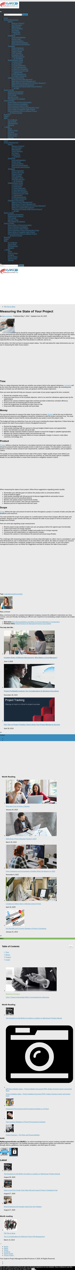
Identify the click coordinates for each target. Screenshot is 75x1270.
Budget (50, 414)
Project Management (11, 20)
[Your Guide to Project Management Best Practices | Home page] (9, 8)
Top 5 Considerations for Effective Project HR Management (24, 1236)
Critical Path (16, 32)
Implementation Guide (15, 60)
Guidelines (11, 35)
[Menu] (1, 11)
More (5, 118)
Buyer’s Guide (9, 90)
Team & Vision (13, 130)
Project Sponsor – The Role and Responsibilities (23, 1135)
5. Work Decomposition (20, 69)
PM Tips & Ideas (9, 306)
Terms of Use (12, 136)
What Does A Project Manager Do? (24, 81)
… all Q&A (15, 88)
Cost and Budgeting (18, 37)
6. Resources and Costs (20, 71)
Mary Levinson (7, 316)
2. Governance (17, 64)
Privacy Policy (13, 134)
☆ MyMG (7, 127)
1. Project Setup (17, 62)
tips (21, 594)
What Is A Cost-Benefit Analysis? (23, 85)
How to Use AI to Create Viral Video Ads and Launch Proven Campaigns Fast (30, 1190)
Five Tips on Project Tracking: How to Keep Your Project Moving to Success (32, 724)
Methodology (16, 27)
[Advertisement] (37, 290)
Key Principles (17, 25)
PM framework (13, 123)
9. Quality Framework (19, 76)
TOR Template (17, 53)
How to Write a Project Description (20, 102)
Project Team (16, 39)
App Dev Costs (13, 97)
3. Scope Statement (18, 65)
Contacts (11, 132)
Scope (2, 512)
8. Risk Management (19, 74)
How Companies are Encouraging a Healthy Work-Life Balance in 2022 (30, 871)
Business (7, 114)
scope (18, 594)
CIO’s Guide (12, 95)
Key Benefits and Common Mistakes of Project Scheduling (26, 928)
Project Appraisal (18, 48)
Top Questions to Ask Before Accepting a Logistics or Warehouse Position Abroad (34, 1018)
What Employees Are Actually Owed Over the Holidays (23, 1206)
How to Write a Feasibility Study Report (21, 109)
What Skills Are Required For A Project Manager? (29, 83)
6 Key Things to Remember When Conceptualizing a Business (27, 997)
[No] (35, 1269)
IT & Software (12, 120)
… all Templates (17, 58)
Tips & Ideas (12, 121)
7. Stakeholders (17, 72)
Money (7, 955)
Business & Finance (13, 994)
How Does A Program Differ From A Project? (27, 86)
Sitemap (11, 137)
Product (2, 445)
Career (6, 116)
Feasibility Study (17, 55)
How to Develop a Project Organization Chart (23, 107)
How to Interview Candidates (18, 104)
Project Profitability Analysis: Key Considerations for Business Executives (31, 691)
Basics (10, 21)
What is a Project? (18, 23)
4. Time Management (19, 67)
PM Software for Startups (16, 99)
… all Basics (16, 34)
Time (7, 952)
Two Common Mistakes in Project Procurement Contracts (25, 1122)
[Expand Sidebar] (1, 732)
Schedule (67, 385)
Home (6, 18)
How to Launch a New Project (18, 106)
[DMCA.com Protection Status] (13, 1156)
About (10, 129)
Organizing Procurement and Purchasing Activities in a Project (27, 1109)
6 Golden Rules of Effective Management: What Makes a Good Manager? (30, 658)
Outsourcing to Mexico (15, 93)
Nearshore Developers (16, 92)
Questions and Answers (16, 78)
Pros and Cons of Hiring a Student (17, 806)
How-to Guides (9, 100)
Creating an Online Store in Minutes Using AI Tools (23, 904)
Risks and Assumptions (20, 42)
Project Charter (17, 51)
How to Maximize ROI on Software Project (22, 111)
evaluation (7, 594)
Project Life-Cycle (18, 50)
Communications (17, 41)
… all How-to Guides (15, 113)
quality (13, 594)
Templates (11, 46)
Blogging (11, 125)
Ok (33, 1269)
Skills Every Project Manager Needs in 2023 (21, 839)
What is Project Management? (22, 79)
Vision (6, 1250)
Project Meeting (17, 28)
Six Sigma (15, 30)
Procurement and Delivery (21, 44)
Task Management (18, 57)
